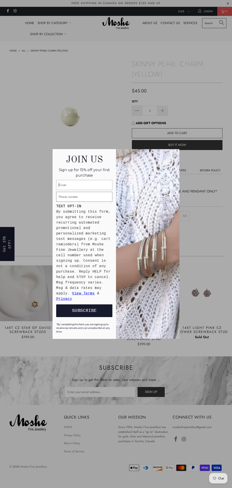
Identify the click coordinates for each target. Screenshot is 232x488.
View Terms (83, 293)
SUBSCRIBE (84, 310)
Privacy (64, 299)
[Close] (175, 156)
